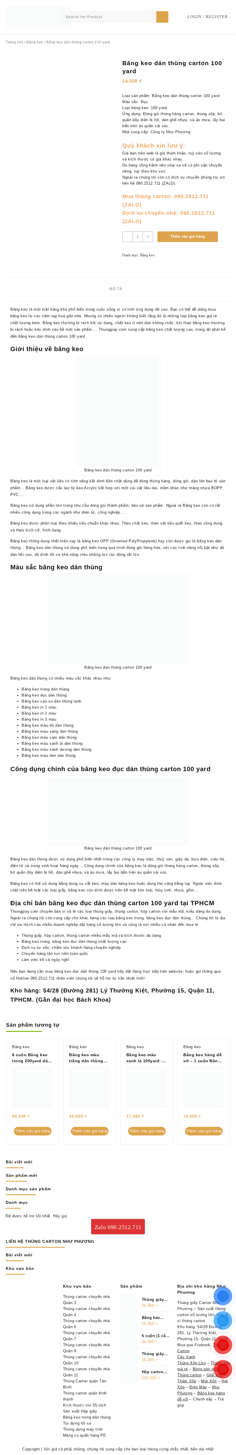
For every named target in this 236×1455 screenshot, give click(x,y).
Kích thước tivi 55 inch (84, 1405)
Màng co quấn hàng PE (84, 1435)
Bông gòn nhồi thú (210, 1369)
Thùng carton (189, 1375)
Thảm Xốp (186, 1381)
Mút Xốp (209, 1381)
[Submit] (162, 17)
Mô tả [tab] (115, 289)
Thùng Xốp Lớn (191, 1363)
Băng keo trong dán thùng (87, 1417)
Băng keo (34, 42)
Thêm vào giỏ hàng (187, 236)
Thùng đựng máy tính (83, 1429)
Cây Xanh (186, 1357)
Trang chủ (14, 42)
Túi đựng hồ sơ (77, 1423)
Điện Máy (198, 1387)
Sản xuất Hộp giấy (80, 1411)
